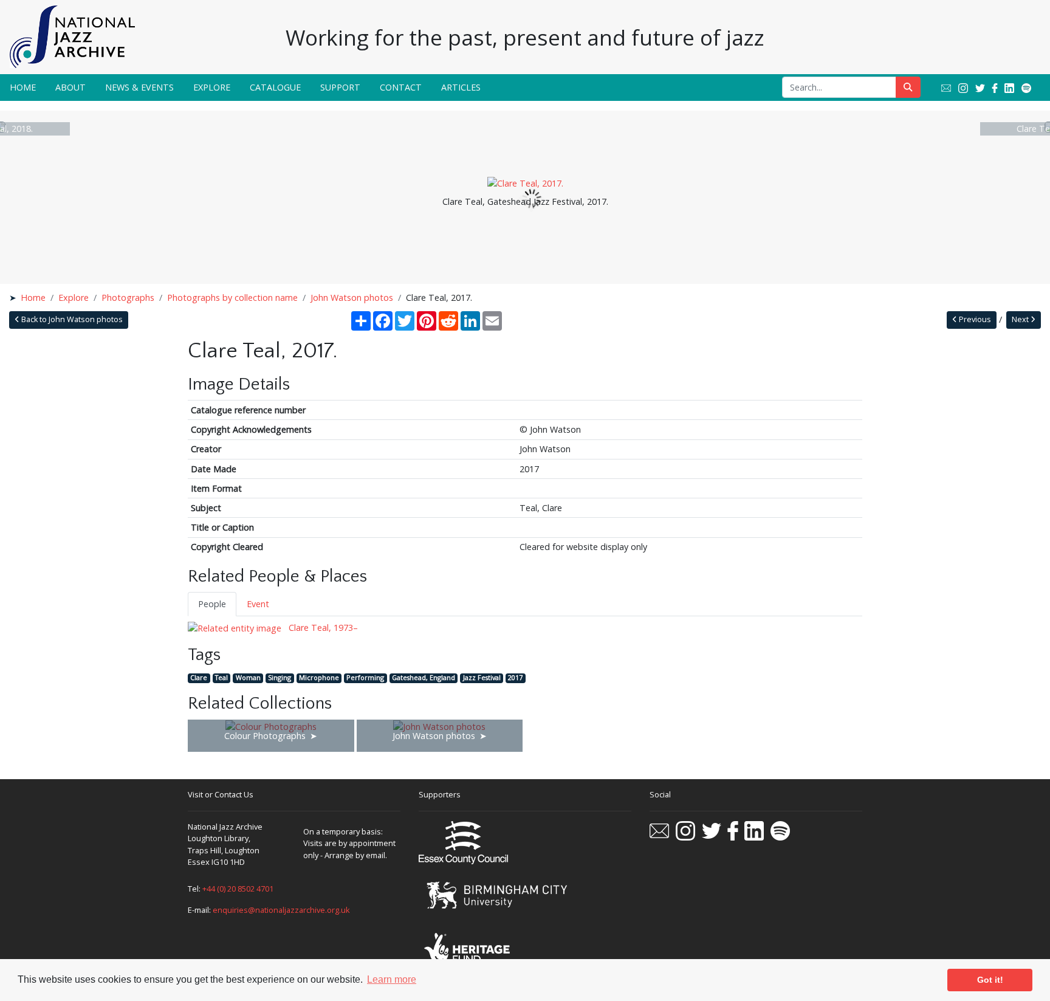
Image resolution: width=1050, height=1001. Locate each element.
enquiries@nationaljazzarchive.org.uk (281, 909)
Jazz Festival (482, 678)
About (70, 87)
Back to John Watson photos (71, 319)
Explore (211, 87)
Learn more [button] (391, 979)
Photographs (127, 297)
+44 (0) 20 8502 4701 (237, 888)
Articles (461, 87)
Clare (198, 678)
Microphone (319, 678)
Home (23, 87)
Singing (279, 678)
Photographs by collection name (232, 297)
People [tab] (212, 604)
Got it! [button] (990, 980)
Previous (974, 319)
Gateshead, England (423, 678)
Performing (365, 678)
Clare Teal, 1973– (322, 627)
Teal (221, 678)
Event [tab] (258, 604)
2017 (515, 678)
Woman (248, 678)
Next (1021, 319)
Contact (401, 87)
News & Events (139, 87)
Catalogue (275, 87)
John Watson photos (352, 297)
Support (340, 87)
